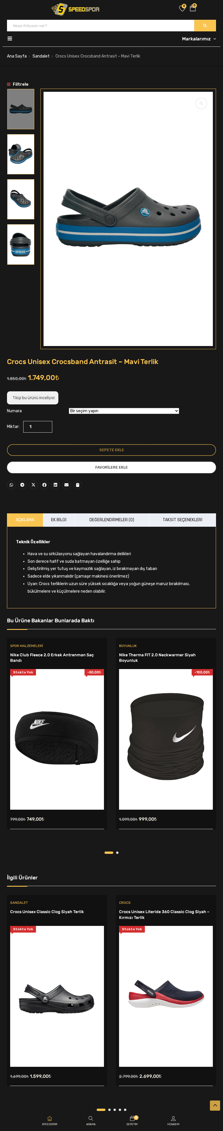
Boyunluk (128, 646)
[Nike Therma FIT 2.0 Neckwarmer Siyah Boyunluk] (166, 739)
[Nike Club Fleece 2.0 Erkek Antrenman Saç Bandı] (57, 739)
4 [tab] (120, 1110)
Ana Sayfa (17, 56)
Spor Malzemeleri (26, 646)
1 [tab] (109, 853)
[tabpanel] (57, 744)
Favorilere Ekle (111, 467)
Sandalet (41, 56)
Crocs (125, 903)
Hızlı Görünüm (57, 795)
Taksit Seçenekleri (182, 519)
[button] (193, 9)
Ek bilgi (58, 519)
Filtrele (20, 84)
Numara (14, 410)
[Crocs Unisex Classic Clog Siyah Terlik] (57, 996)
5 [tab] (125, 1110)
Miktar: (13, 426)
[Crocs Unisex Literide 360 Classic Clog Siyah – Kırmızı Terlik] (166, 996)
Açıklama (25, 519)
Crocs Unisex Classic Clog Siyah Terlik (47, 911)
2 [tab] (117, 853)
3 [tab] (115, 1110)
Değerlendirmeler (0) (111, 519)
